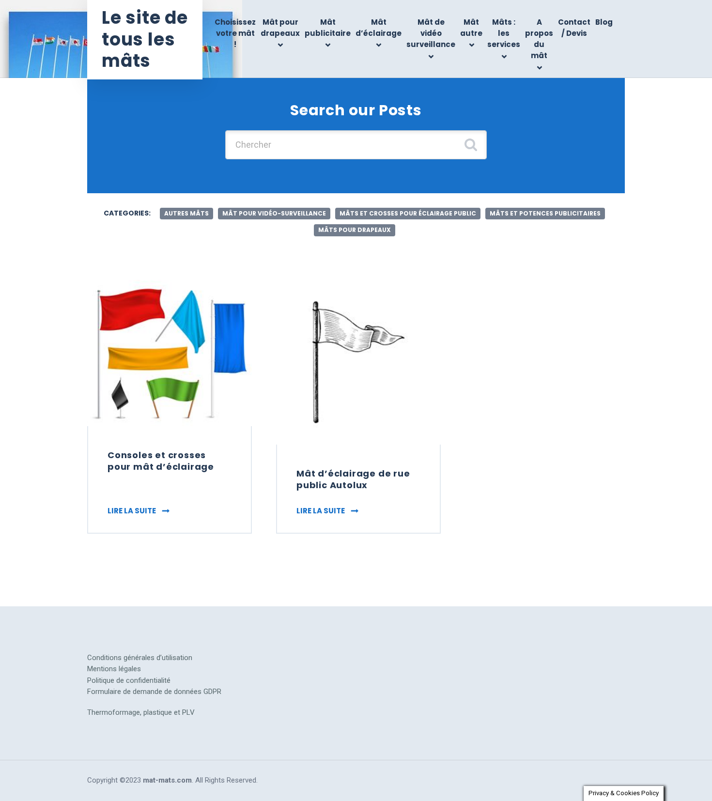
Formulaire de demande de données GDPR (154, 691)
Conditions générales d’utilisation (139, 657)
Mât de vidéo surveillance (430, 33)
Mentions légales (114, 668)
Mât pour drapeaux (280, 27)
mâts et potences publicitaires (545, 213)
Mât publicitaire (328, 27)
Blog (604, 22)
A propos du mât (539, 39)
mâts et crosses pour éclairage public (408, 213)
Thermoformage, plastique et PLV (141, 712)
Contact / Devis (574, 27)
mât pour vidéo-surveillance (274, 213)
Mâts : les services (503, 33)
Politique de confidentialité (128, 680)
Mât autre (471, 27)
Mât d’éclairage (379, 27)
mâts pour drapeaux (354, 230)
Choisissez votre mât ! (235, 33)
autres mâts (186, 213)
